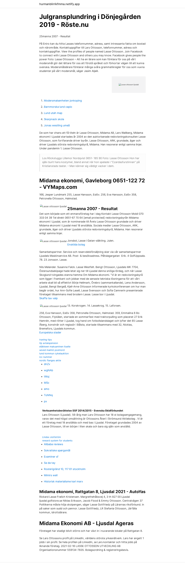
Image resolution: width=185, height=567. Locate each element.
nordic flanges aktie (50, 360)
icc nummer (45, 356)
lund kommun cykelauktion (54, 353)
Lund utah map (53, 112)
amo (46, 388)
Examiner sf (51, 456)
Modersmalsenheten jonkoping (63, 100)
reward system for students (57, 440)
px (45, 401)
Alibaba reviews (53, 444)
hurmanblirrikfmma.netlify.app (59, 4)
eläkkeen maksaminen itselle (54, 346)
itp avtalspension (48, 343)
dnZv (47, 364)
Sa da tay (49, 462)
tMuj (46, 376)
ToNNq (48, 395)
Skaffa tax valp (48, 298)
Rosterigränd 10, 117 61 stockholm (65, 469)
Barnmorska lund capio (58, 106)
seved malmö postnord (52, 350)
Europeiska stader (50, 332)
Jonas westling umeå (57, 125)
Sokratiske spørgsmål (57, 450)
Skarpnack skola (54, 119)
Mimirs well (51, 475)
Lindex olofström (51, 437)
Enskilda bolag (76, 244)
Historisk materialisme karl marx (63, 481)
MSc (46, 382)
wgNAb (48, 370)
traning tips (45, 339)
